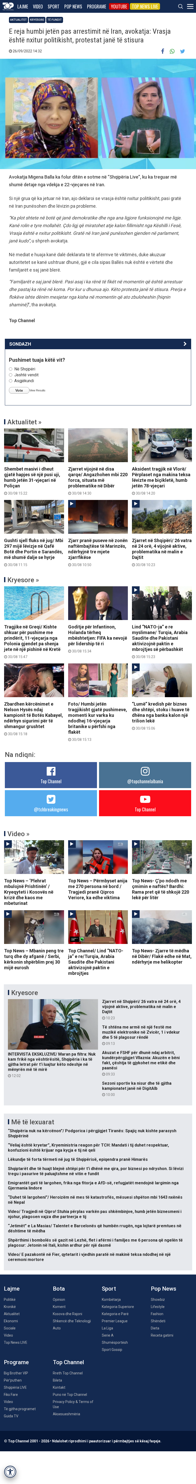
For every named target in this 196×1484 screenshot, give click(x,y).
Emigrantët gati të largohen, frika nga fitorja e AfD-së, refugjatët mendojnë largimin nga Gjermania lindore (93, 1185)
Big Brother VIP (16, 1373)
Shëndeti (158, 1321)
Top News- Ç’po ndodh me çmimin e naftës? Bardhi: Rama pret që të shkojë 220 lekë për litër (160, 889)
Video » (18, 834)
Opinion (59, 1300)
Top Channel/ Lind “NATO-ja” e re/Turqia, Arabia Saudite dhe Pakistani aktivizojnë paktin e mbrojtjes (95, 962)
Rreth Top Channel (68, 1373)
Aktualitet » (24, 422)
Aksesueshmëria (66, 1414)
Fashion (157, 1314)
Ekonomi (11, 1321)
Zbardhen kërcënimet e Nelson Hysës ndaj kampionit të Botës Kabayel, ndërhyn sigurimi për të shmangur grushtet (33, 718)
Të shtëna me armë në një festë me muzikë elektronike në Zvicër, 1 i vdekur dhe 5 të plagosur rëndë (141, 1035)
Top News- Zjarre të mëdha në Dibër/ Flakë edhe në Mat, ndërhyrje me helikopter (162, 956)
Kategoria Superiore (118, 1307)
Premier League (115, 1321)
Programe (96, 6)
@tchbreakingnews (51, 809)
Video (38, 6)
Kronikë (10, 1307)
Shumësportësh (115, 1342)
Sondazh (20, 344)
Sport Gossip (112, 1350)
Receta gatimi (162, 1335)
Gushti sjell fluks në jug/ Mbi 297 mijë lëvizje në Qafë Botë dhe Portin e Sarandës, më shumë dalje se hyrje (33, 552)
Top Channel (51, 781)
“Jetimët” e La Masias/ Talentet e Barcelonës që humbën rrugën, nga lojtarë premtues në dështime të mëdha (94, 1228)
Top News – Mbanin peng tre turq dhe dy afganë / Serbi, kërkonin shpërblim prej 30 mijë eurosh (34, 959)
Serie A (108, 1335)
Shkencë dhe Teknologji (72, 1321)
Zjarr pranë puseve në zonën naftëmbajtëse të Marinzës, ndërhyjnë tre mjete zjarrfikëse (98, 552)
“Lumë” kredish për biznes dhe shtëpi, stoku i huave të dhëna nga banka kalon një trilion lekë (160, 715)
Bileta (57, 1380)
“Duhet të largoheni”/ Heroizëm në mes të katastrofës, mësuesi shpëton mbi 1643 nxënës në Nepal (95, 1200)
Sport (53, 6)
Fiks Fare (11, 1395)
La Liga (107, 1328)
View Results (37, 390)
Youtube (119, 6)
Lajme (22, 6)
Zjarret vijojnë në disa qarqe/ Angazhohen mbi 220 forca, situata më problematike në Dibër (98, 480)
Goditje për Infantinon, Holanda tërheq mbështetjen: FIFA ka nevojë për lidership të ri (97, 638)
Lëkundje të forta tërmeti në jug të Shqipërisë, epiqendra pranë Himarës (78, 1159)
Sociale (10, 1328)
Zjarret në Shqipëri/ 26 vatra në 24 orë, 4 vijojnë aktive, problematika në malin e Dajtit (162, 552)
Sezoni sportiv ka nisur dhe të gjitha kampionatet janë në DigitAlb (137, 1089)
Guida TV (11, 1416)
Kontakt (59, 1387)
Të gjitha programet (20, 1409)
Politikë (10, 1300)
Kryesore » (23, 580)
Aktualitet (18, 19)
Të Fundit (54, 19)
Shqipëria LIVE (15, 1387)
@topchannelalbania (145, 781)
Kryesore (37, 19)
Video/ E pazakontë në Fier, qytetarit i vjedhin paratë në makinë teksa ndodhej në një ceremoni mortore (89, 1257)
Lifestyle (158, 1307)
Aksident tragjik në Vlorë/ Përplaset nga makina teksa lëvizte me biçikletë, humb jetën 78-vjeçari (161, 480)
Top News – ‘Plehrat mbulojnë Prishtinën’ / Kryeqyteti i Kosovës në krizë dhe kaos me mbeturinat (28, 892)
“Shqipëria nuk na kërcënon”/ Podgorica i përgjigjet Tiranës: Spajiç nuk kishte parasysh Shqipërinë (92, 1133)
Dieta (155, 1328)
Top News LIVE (145, 6)
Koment (59, 1307)
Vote (19, 390)
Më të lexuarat (32, 1122)
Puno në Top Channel (70, 1395)
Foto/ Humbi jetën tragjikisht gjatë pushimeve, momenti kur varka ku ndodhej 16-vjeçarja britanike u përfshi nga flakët (97, 721)
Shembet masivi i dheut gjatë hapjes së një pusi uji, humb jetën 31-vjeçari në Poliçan (32, 480)
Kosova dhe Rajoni (67, 1314)
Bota (59, 1289)
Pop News (73, 6)
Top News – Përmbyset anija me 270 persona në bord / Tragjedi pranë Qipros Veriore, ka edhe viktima (97, 889)
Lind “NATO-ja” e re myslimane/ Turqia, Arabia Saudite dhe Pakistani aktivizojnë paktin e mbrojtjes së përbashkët (160, 641)
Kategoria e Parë (115, 1314)
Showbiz (158, 1300)
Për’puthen (13, 1380)
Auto (57, 1328)
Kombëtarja (111, 1300)
